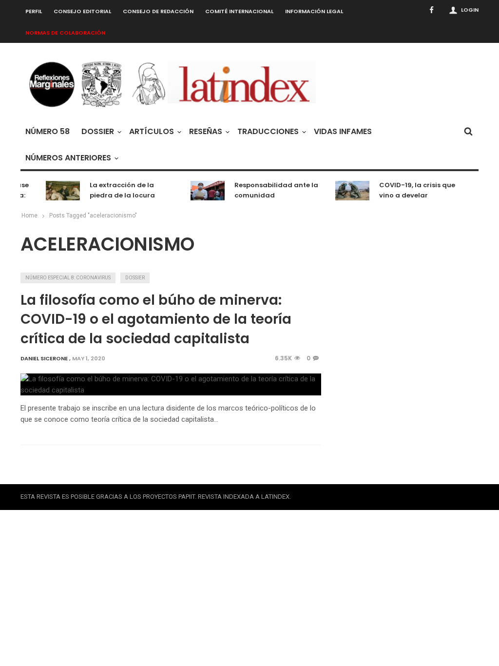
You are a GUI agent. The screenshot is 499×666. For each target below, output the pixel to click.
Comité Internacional (239, 11)
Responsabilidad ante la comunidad (272, 190)
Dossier (97, 131)
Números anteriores (68, 157)
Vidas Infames (343, 131)
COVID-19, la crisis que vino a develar (413, 190)
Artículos (151, 131)
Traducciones (268, 131)
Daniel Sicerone (44, 358)
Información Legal (314, 11)
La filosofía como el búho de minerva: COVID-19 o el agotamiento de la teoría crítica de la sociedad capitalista (155, 319)
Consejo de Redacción (158, 11)
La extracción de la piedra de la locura (118, 190)
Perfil (33, 11)
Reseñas (205, 131)
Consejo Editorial (82, 11)
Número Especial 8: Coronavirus (68, 277)
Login (470, 10)
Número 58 (47, 131)
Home (29, 215)
